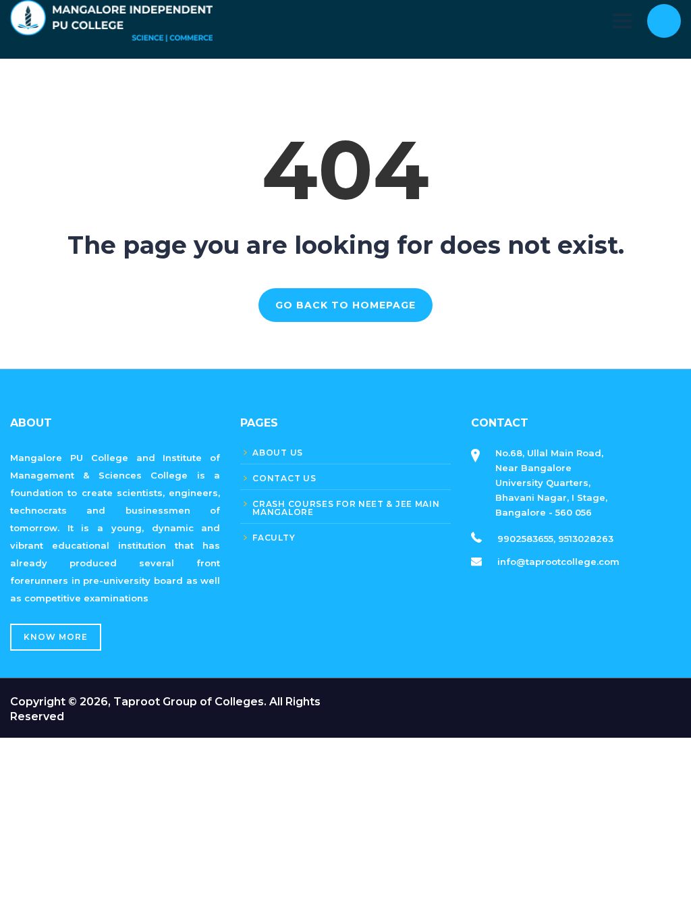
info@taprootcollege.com (558, 561)
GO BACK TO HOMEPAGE (345, 305)
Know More (56, 637)
